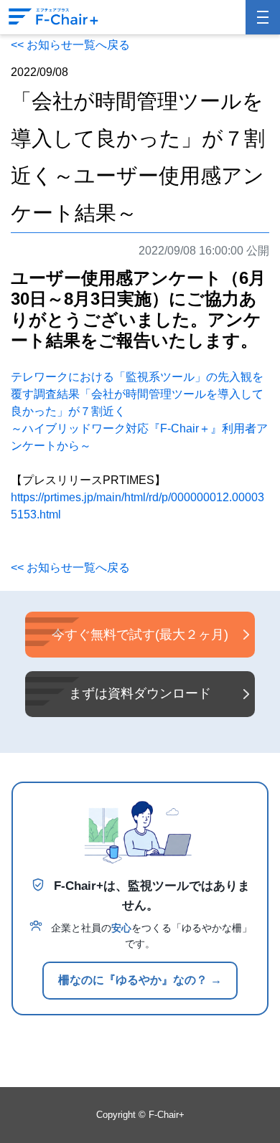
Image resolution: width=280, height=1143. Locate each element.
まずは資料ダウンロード (140, 693)
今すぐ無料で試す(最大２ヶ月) (140, 634)
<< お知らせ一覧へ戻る (70, 45)
